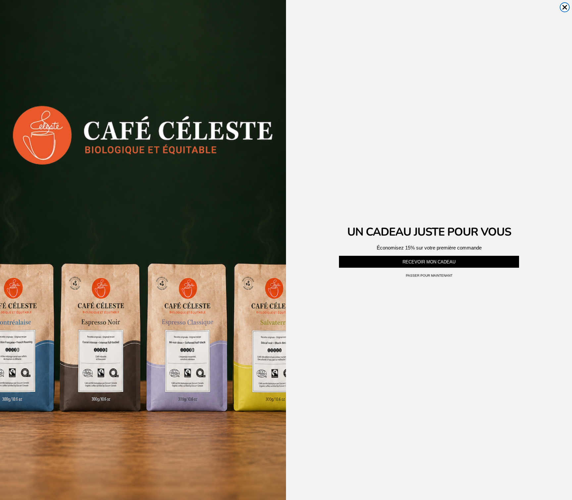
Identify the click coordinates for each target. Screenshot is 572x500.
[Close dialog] (564, 7)
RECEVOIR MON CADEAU (429, 261)
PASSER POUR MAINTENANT (429, 275)
